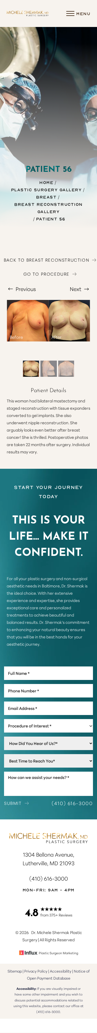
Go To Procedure (46, 274)
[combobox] (48, 726)
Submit (13, 803)
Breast (46, 196)
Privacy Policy (35, 971)
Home (46, 182)
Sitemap (15, 971)
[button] (70, 13)
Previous (25, 288)
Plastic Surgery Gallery (46, 189)
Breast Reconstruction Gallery (48, 208)
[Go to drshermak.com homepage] (27, 13)
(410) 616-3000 (72, 803)
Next (76, 288)
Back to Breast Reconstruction (46, 260)
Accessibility (60, 971)
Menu (83, 13)
